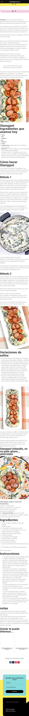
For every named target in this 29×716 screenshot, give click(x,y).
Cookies (16, 702)
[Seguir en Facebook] (13, 4)
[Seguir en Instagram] (13, 11)
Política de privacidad (10, 702)
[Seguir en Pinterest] (15, 11)
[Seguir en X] (15, 4)
